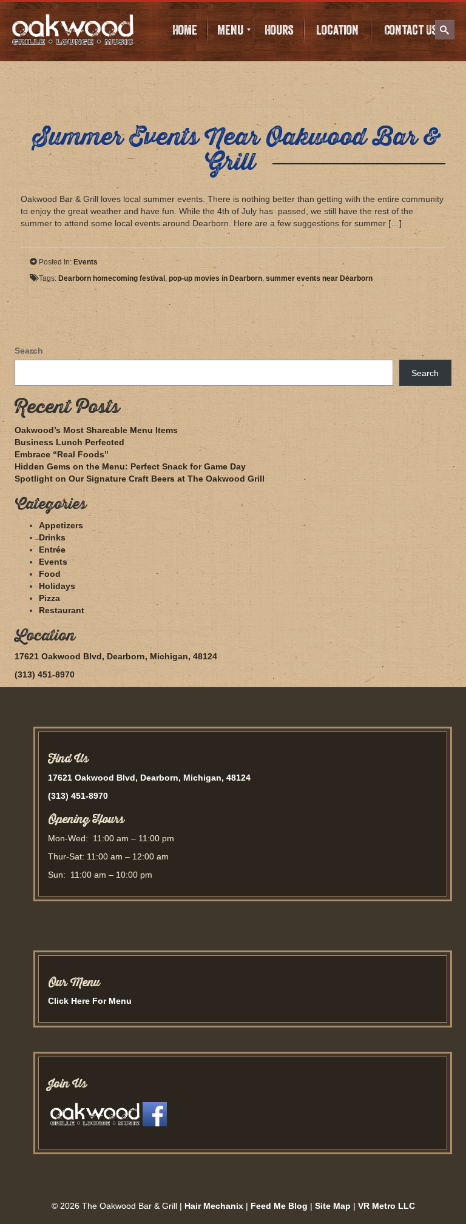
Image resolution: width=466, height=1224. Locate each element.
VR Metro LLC (386, 1206)
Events (85, 262)
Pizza (49, 598)
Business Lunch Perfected (69, 442)
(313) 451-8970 (45, 674)
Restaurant (61, 610)
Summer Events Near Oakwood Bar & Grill (236, 150)
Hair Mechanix (213, 1206)
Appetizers (61, 525)
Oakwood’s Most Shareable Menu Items (96, 430)
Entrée (52, 549)
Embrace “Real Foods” (62, 454)
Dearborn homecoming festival (111, 278)
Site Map (333, 1206)
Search (29, 350)
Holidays (57, 586)
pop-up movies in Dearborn (215, 278)
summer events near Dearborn (319, 278)
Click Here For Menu (90, 1001)
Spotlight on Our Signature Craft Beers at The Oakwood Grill (140, 478)
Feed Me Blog (279, 1206)
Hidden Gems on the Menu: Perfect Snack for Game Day (130, 466)
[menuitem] (184, 30)
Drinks (52, 537)
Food (50, 574)
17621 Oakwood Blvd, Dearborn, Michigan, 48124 (116, 656)
